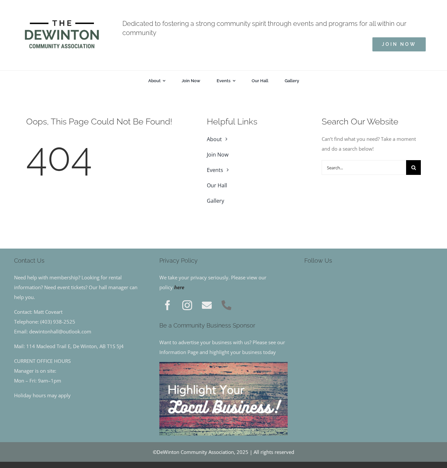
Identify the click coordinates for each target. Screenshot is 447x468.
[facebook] (167, 305)
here (179, 287)
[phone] (226, 305)
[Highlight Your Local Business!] (223, 364)
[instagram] (187, 305)
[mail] (207, 305)
